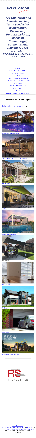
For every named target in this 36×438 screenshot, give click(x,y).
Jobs (18, 91)
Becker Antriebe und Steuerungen (13, 106)
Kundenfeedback (18, 86)
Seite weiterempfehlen (23, 429)
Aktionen (17, 76)
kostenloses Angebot (18, 78)
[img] (18, 10)
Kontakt (30, 427)
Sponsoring (18, 88)
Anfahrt (18, 83)
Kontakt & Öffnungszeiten (18, 81)
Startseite (17, 426)
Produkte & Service (17, 71)
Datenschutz (19, 427)
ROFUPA (18, 68)
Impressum (7, 427)
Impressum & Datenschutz (18, 93)
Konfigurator (18, 73)
